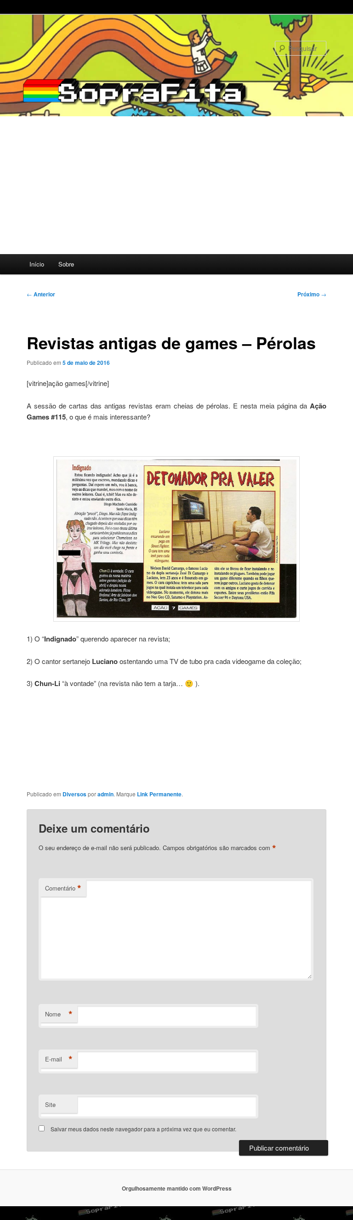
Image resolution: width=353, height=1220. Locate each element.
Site (50, 1104)
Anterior (41, 294)
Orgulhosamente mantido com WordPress (177, 1188)
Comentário (63, 888)
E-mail (59, 1059)
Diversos (74, 794)
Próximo (311, 294)
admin (105, 794)
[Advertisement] (176, 185)
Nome (59, 1014)
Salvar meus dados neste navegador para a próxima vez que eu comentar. (143, 1129)
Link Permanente (159, 794)
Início (36, 264)
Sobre (66, 264)
